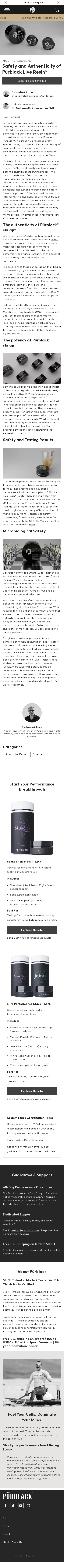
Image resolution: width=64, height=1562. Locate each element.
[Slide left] (6, 2)
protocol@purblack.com (29, 1139)
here (32, 524)
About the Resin (15, 754)
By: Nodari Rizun (32, 726)
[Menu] (7, 9)
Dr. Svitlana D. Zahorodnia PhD (33, 108)
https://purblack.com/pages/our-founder (33, 96)
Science (38, 754)
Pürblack (27, 1556)
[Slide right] (57, 2)
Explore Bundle (32, 930)
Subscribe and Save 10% (32, 80)
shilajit (13, 130)
